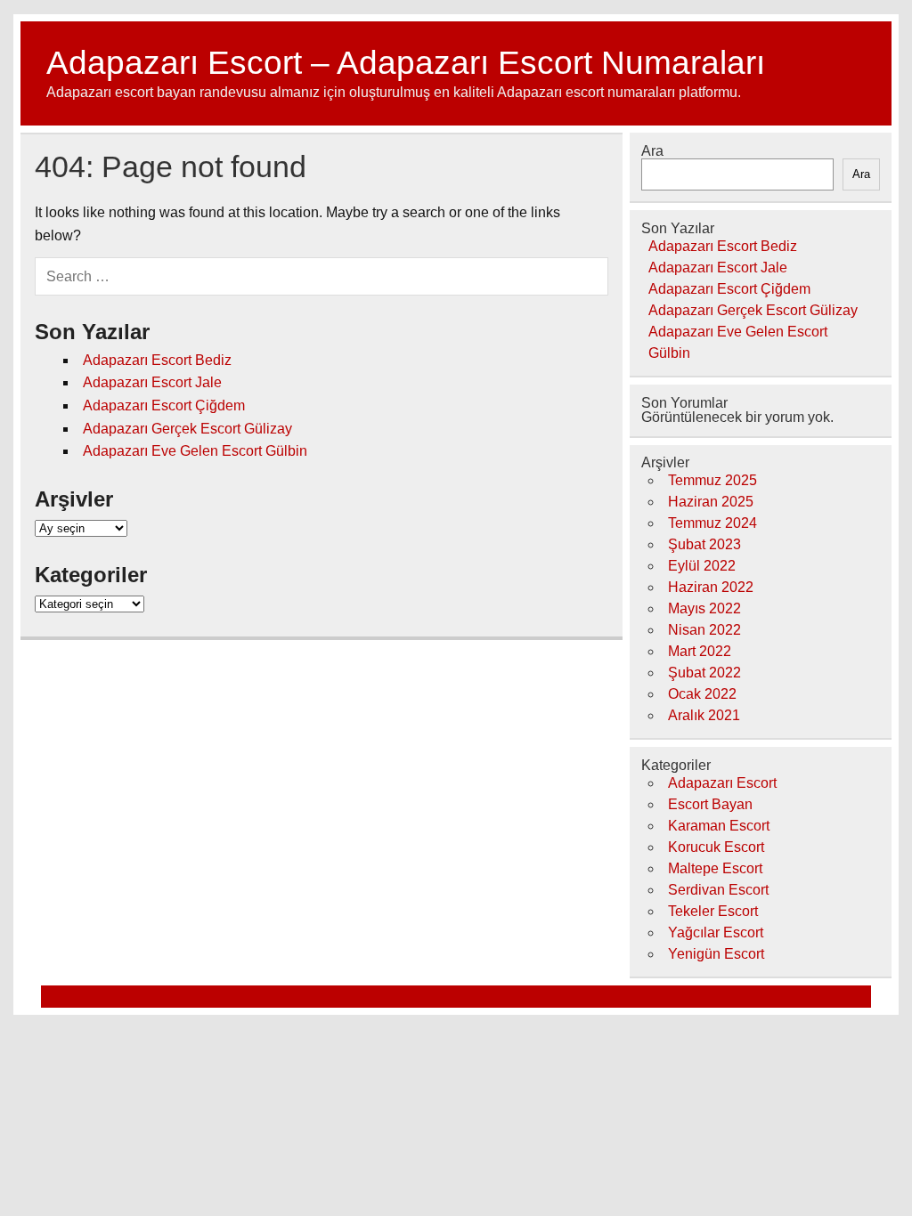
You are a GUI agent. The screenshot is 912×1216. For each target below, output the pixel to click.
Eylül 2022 (702, 565)
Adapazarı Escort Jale (152, 382)
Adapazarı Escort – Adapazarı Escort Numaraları (405, 63)
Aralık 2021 (704, 715)
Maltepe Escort (715, 868)
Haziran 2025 (710, 501)
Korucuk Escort (716, 847)
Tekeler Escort (713, 911)
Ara (652, 150)
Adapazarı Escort (722, 782)
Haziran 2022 (710, 587)
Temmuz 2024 (712, 523)
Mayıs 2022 (704, 608)
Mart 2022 (699, 651)
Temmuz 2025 (712, 480)
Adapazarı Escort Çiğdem (164, 405)
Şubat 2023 (704, 544)
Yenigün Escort (716, 953)
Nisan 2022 (704, 629)
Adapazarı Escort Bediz (157, 360)
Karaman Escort (719, 825)
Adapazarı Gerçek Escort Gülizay (187, 428)
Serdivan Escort (718, 889)
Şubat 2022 (704, 672)
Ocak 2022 (702, 693)
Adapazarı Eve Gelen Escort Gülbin (195, 450)
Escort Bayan (710, 804)
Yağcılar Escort (715, 932)
